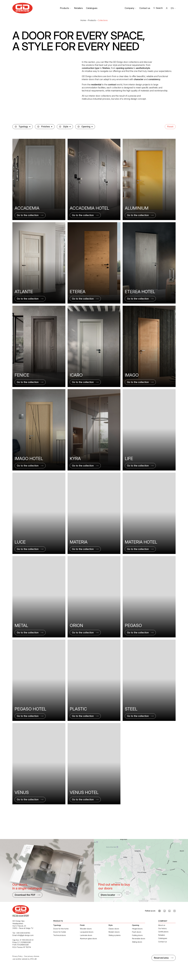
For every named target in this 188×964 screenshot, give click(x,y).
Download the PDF (25, 894)
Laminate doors (86, 935)
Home (83, 20)
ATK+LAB (33, 959)
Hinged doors (137, 929)
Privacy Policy (17, 956)
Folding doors (137, 935)
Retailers (78, 8)
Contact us (144, 8)
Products (64, 8)
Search (159, 8)
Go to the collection (28, 215)
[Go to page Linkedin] (169, 911)
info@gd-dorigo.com (25, 935)
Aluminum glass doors (88, 938)
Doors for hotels (59, 932)
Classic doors (113, 929)
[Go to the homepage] (22, 8)
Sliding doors (137, 942)
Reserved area (161, 958)
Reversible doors (138, 938)
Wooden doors (86, 929)
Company (129, 8)
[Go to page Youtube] (174, 911)
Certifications (163, 932)
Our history (162, 928)
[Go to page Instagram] (159, 911)
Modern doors (114, 932)
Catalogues (91, 8)
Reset (170, 126)
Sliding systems (114, 935)
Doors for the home (61, 929)
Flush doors (136, 932)
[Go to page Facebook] (164, 911)
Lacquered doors (86, 932)
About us (161, 925)
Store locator (108, 894)
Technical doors (59, 935)
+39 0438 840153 (23, 933)
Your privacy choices (31, 956)
